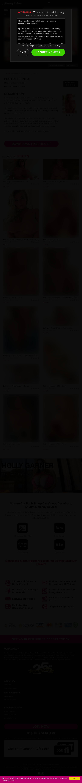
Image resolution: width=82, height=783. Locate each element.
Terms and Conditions (41, 46)
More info (11, 780)
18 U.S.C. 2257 (27, 46)
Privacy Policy (55, 46)
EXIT (23, 52)
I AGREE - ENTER (48, 52)
